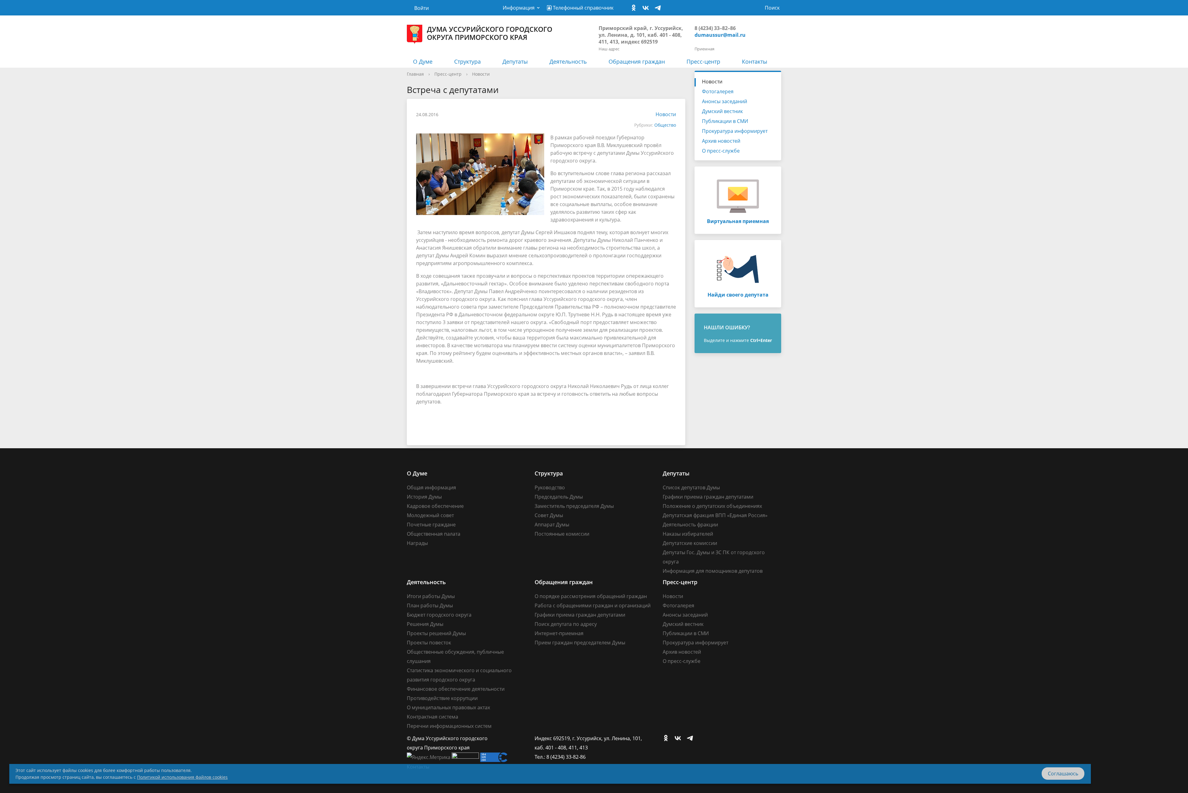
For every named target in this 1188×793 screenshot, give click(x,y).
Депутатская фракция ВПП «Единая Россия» (715, 515)
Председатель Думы (559, 496)
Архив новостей (721, 140)
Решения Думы (425, 624)
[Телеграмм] (659, 8)
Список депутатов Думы (691, 487)
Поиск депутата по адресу (566, 624)
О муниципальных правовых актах (448, 707)
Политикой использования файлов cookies (182, 777)
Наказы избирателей (688, 533)
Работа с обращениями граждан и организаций (593, 605)
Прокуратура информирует (735, 131)
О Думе (423, 61)
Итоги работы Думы (431, 596)
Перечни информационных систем (449, 726)
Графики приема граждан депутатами (708, 496)
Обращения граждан (637, 61)
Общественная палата (433, 533)
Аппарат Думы (552, 524)
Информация (519, 7)
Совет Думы (549, 515)
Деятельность (568, 61)
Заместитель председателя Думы (574, 506)
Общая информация (431, 487)
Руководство (550, 487)
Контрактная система (432, 716)
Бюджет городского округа (439, 614)
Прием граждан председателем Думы (580, 642)
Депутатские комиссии (690, 543)
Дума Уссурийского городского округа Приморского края (489, 33)
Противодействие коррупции (442, 698)
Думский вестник (722, 111)
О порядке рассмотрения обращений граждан (591, 596)
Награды (417, 543)
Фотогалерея (718, 91)
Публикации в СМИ (725, 121)
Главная (415, 74)
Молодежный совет (430, 515)
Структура (467, 61)
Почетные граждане (431, 524)
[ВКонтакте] (647, 8)
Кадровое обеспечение (435, 506)
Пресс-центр (703, 61)
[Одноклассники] (635, 8)
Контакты (754, 61)
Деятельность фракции (690, 524)
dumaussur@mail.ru (720, 35)
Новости (481, 74)
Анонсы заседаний (724, 101)
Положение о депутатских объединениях (712, 506)
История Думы (424, 496)
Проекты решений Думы (436, 633)
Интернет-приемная (559, 633)
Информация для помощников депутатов (713, 570)
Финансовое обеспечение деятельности (456, 688)
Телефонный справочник (582, 7)
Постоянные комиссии (562, 533)
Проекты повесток (429, 642)
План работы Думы (430, 605)
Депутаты (515, 61)
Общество (665, 125)
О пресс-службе (721, 150)
